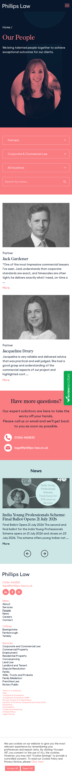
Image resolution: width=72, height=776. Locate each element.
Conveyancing (11, 658)
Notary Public (10, 684)
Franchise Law (11, 681)
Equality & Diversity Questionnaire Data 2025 (24, 702)
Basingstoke (10, 629)
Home (6, 27)
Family (6, 671)
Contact (8, 619)
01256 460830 (24, 437)
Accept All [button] (12, 768)
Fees (5, 693)
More (6, 288)
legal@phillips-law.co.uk (31, 448)
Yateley (7, 635)
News (6, 613)
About (6, 603)
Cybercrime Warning (12, 709)
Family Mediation (12, 678)
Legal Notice (9, 714)
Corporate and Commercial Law (22, 646)
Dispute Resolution (14, 668)
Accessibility (8, 707)
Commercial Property (15, 649)
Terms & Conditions (12, 690)
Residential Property (15, 655)
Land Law (8, 662)
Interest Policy (9, 711)
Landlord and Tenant (15, 665)
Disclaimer (7, 704)
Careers (7, 616)
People (7, 610)
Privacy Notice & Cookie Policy (17, 700)
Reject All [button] (28, 768)
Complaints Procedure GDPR (16, 697)
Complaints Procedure (13, 695)
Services (8, 607)
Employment (10, 652)
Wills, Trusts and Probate (18, 674)
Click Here (37, 761)
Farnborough (10, 632)
